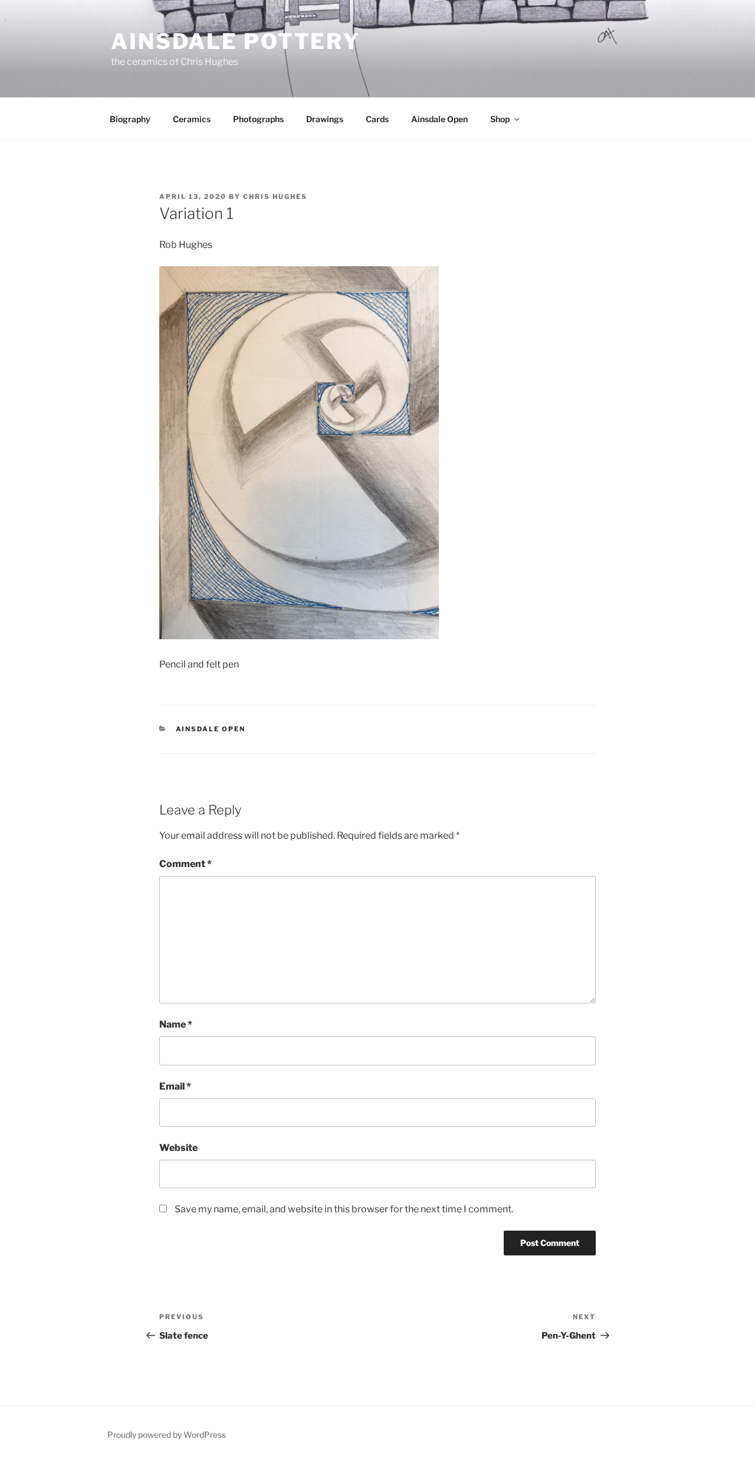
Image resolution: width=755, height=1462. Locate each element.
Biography (130, 119)
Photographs (258, 119)
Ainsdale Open (439, 119)
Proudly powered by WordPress (166, 1435)
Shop (500, 119)
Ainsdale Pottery (235, 41)
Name (175, 1024)
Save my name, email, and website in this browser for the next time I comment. (344, 1209)
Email (175, 1086)
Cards (377, 119)
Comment (185, 863)
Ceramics (192, 119)
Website (178, 1147)
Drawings (324, 119)
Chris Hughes (275, 196)
